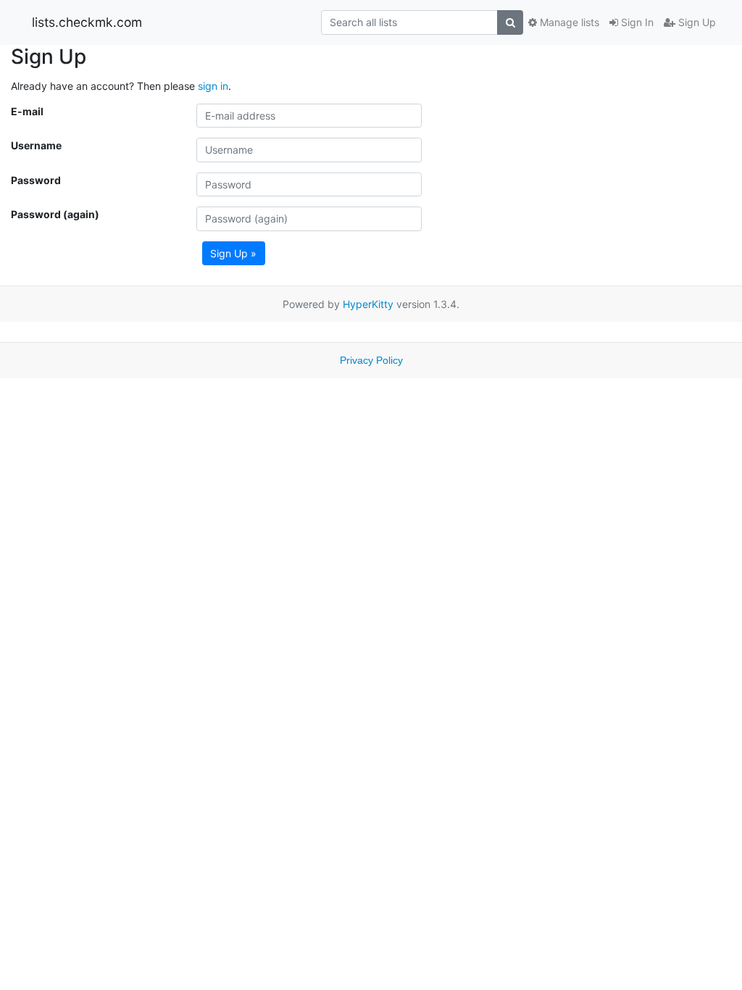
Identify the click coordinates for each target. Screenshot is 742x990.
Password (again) (55, 214)
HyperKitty (368, 304)
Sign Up (695, 22)
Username (36, 145)
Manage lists (568, 22)
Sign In (636, 22)
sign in (213, 86)
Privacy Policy (371, 360)
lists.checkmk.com (87, 22)
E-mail (27, 111)
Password (36, 180)
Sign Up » (233, 253)
